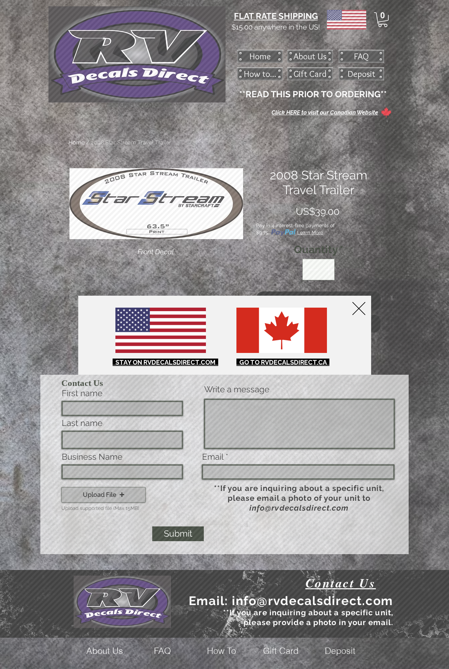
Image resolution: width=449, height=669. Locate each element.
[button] (358, 308)
